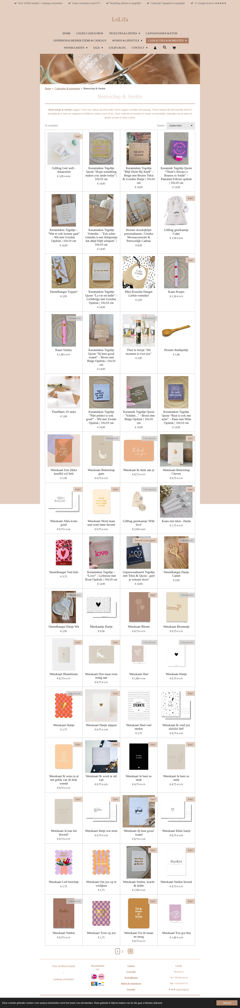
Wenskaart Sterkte (64, 933)
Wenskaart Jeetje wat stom (101, 830)
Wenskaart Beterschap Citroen (176, 471)
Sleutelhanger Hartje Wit (63, 626)
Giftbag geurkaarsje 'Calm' (176, 231)
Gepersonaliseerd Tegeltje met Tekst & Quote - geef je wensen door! (139, 575)
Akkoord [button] (227, 1002)
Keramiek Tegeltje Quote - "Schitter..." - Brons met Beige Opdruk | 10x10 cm (139, 417)
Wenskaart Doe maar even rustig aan (101, 675)
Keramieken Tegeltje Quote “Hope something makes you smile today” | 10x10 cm (101, 173)
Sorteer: (161, 125)
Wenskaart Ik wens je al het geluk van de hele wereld (63, 779)
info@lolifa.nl (182, 989)
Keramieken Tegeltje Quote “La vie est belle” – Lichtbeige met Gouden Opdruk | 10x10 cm (101, 297)
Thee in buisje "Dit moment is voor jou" (139, 351)
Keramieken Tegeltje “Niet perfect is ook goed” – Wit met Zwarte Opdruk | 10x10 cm (101, 417)
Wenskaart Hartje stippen (101, 725)
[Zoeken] (164, 47)
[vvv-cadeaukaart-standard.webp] (94, 983)
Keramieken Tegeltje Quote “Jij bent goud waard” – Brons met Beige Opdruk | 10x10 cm (101, 357)
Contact (131, 966)
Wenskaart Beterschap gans (101, 471)
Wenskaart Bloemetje (176, 626)
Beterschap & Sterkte (94, 88)
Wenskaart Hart (138, 674)
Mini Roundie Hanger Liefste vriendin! (138, 293)
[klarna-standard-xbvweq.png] (101, 976)
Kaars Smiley (63, 350)
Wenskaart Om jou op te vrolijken (101, 883)
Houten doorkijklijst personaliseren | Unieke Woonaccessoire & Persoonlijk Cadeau (138, 235)
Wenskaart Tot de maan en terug (138, 934)
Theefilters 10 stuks (64, 411)
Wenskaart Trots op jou (101, 933)
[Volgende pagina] (130, 951)
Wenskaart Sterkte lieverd (176, 882)
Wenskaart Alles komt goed (63, 522)
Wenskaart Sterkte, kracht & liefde (138, 883)
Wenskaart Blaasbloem (64, 674)
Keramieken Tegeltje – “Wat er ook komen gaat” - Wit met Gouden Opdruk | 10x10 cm (64, 235)
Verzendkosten (131, 977)
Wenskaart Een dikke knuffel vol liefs (64, 471)
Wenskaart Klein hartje (176, 830)
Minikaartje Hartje (101, 626)
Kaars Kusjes (176, 291)
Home (48, 88)
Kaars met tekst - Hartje (176, 521)
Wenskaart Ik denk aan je (138, 470)
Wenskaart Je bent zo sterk (139, 777)
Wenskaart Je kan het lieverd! (64, 832)
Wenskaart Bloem (139, 626)
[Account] (155, 48)
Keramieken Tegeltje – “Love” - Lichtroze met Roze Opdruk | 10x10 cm (101, 575)
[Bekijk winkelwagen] (174, 48)
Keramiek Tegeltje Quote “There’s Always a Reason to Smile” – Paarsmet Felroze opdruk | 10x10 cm (176, 175)
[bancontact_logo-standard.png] (101, 983)
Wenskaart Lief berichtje (64, 882)
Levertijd (131, 971)
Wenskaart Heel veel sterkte (138, 726)
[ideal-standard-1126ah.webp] (94, 976)
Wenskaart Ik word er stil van (101, 777)
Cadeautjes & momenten (67, 88)
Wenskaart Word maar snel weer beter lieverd (101, 522)
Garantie (131, 989)
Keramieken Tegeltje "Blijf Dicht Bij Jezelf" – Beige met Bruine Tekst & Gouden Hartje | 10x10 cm (139, 175)
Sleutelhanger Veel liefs (63, 572)
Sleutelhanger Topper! (64, 291)
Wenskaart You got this (176, 933)
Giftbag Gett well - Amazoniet (63, 169)
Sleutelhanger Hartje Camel (176, 573)
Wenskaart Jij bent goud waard (139, 832)
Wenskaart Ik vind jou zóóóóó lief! (176, 726)
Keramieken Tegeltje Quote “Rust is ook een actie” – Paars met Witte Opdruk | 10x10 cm (176, 417)
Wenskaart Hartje (176, 674)
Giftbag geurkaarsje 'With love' (139, 522)
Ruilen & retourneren (131, 983)
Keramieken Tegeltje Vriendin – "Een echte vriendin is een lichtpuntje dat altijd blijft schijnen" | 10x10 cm (101, 237)
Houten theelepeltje (176, 350)
